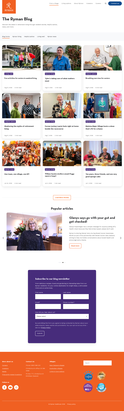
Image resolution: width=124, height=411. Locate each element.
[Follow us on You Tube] (10, 387)
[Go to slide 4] (64, 262)
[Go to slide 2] (61, 262)
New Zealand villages (57, 365)
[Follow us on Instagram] (16, 387)
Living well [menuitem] (41, 36)
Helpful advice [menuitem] (29, 36)
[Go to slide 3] (62, 262)
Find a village (54, 3)
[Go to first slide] (121, 238)
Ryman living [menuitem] (17, 36)
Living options (66, 3)
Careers (98, 3)
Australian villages (56, 368)
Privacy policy (71, 404)
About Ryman (78, 3)
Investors (89, 3)
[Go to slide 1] (59, 262)
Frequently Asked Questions (12, 374)
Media (4, 371)
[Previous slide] (3, 238)
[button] (105, 3)
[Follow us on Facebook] (4, 387)
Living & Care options (57, 371)
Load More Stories (62, 197)
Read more (75, 250)
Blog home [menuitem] (6, 36)
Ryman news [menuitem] (52, 36)
